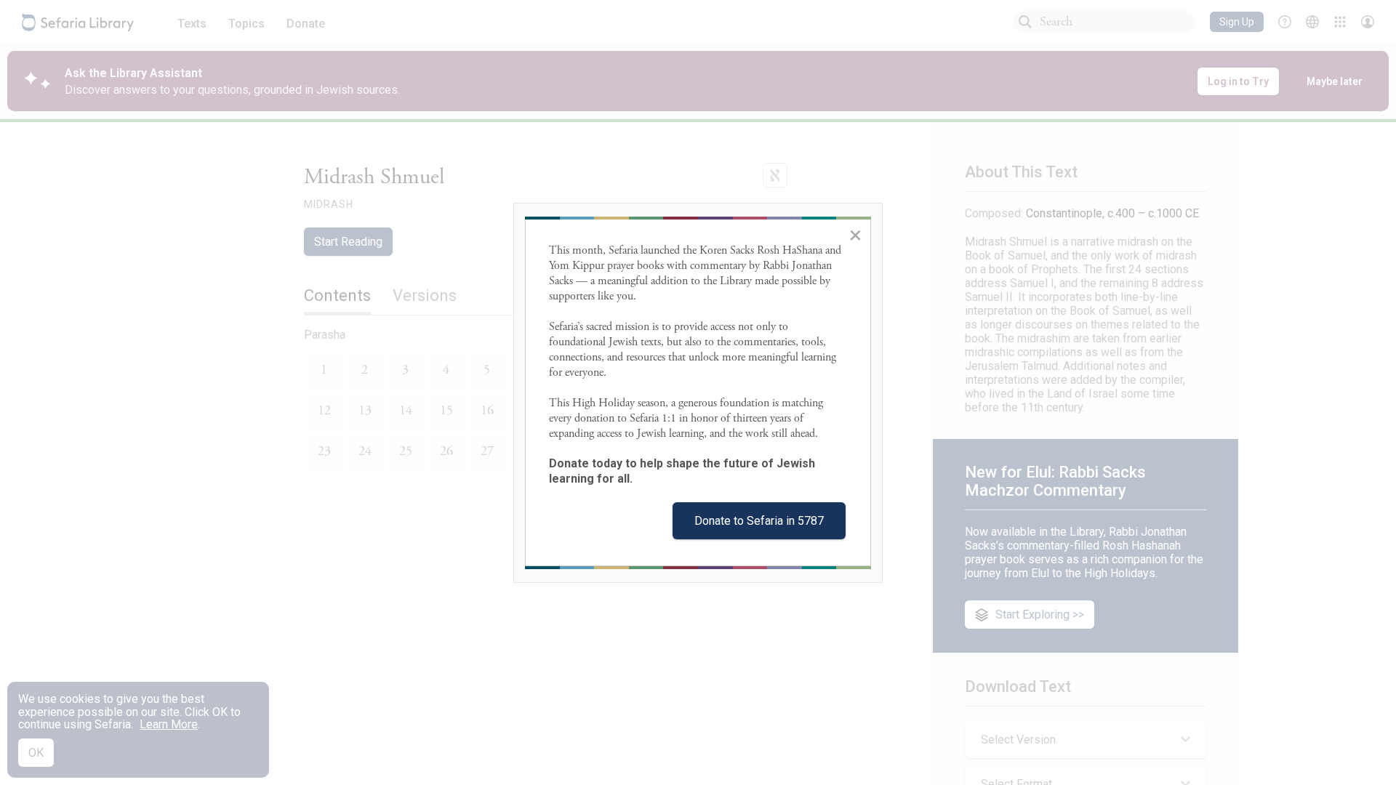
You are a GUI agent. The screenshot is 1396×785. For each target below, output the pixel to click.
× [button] (855, 235)
